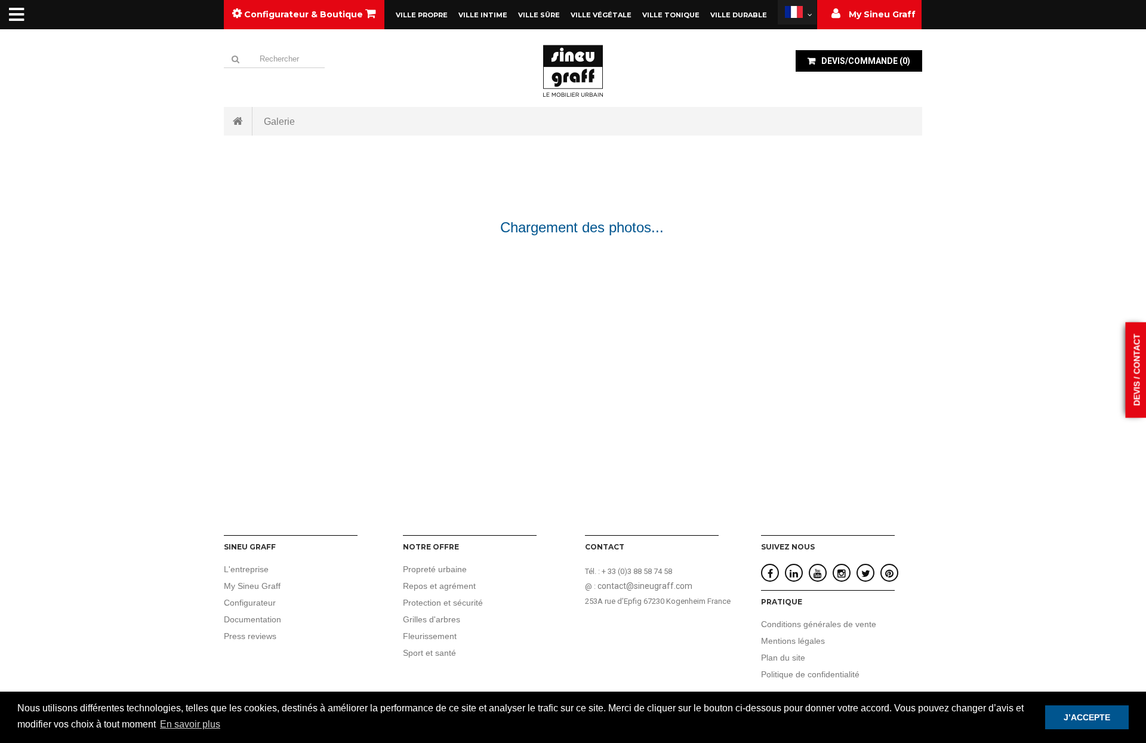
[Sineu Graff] (573, 70)
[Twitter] (865, 573)
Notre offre (431, 546)
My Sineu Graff (252, 586)
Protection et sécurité (443, 602)
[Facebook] (770, 573)
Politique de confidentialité (810, 674)
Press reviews (250, 636)
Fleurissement (430, 636)
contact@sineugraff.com (644, 586)
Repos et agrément (439, 586)
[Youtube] (818, 573)
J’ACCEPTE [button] (1087, 717)
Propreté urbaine (435, 569)
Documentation (252, 619)
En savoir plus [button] (190, 724)
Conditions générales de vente (818, 624)
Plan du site (783, 657)
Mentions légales (793, 641)
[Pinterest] (889, 573)
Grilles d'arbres (431, 619)
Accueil (238, 121)
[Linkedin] (794, 573)
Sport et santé (429, 653)
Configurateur (250, 602)
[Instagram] (841, 573)
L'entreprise (246, 569)
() (865, 61)
